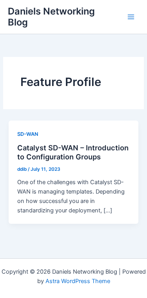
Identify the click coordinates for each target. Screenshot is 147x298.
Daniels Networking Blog (51, 16)
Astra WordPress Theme (77, 281)
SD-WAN (27, 134)
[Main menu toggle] (131, 17)
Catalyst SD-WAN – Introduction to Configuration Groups (73, 152)
